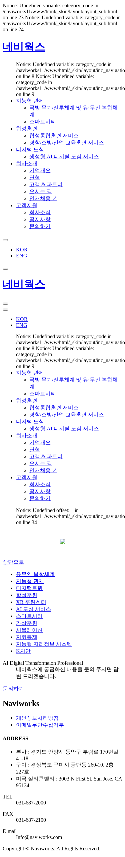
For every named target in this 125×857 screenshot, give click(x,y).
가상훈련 (26, 623)
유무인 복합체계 (35, 574)
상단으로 (13, 562)
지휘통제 (26, 637)
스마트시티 (29, 616)
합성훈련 (26, 595)
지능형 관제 (30, 581)
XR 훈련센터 (31, 602)
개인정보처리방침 (37, 718)
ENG (21, 255)
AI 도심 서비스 (33, 609)
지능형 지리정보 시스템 (44, 644)
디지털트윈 (29, 588)
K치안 (23, 651)
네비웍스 (24, 47)
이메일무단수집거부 (40, 725)
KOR (22, 249)
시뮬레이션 (29, 630)
